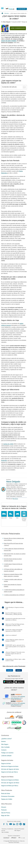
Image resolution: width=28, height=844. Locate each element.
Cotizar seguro (22, 8)
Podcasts (4, 810)
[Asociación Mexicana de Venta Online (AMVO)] (14, 728)
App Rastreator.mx (14, 676)
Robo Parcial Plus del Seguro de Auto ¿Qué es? (13, 544)
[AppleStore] (19, 681)
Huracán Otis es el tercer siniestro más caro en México (14, 539)
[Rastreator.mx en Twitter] (7, 824)
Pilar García (15, 498)
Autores (3, 741)
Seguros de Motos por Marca (9, 785)
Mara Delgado (13, 481)
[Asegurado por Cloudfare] (10, 717)
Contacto (3, 750)
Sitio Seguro (4, 744)
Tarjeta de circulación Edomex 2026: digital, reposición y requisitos (13, 575)
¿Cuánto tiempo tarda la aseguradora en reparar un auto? (14, 590)
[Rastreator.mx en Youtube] (10, 824)
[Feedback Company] (6, 703)
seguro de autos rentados (8, 40)
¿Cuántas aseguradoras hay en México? (14, 594)
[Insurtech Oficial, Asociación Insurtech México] (24, 722)
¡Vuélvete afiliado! (6, 755)
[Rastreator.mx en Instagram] (17, 824)
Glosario (3, 807)
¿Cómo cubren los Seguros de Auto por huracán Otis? (14, 549)
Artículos (9, 670)
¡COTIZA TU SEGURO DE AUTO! (18, 28)
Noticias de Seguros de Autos (9, 766)
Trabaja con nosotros (7, 753)
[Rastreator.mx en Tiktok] (24, 824)
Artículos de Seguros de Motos (10, 782)
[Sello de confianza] (19, 717)
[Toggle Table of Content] (23, 87)
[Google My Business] (6, 696)
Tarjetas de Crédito (6, 799)
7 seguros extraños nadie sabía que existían (13, 580)
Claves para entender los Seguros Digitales (12, 585)
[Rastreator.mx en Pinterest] (20, 824)
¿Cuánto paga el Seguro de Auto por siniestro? (13, 565)
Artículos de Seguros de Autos (10, 769)
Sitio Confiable (5, 747)
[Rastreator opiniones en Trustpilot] (16, 723)
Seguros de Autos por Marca (9, 772)
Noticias (19, 670)
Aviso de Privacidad (19, 828)
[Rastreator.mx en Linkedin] (14, 824)
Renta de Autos (5, 793)
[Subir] (25, 841)
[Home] (2, 13)
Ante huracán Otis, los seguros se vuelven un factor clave (14, 554)
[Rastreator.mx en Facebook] (4, 824)
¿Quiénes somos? (6, 738)
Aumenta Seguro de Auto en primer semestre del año (13, 559)
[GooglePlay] (8, 681)
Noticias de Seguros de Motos (10, 780)
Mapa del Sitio (5, 815)
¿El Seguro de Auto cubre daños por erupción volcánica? (13, 570)
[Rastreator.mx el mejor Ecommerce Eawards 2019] (6, 722)
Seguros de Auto (6, 763)
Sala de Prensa (5, 812)
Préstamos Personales (7, 796)
